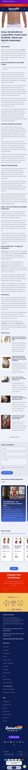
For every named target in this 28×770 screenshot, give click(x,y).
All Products (6, 669)
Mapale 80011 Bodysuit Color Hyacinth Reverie (6, 546)
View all (3, 481)
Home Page (6, 646)
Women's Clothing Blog (8, 689)
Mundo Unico (4, 251)
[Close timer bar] (27, 0)
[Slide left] (10, 524)
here (19, 327)
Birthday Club (6, 711)
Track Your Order (7, 704)
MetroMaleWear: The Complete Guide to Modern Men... (13, 503)
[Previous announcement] (2, 5)
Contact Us (5, 717)
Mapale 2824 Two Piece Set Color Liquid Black (18, 546)
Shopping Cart (6, 701)
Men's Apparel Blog (7, 685)
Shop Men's (6, 650)
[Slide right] (17, 524)
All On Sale (5, 666)
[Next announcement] (25, 5)
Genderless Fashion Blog (9, 692)
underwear (22, 49)
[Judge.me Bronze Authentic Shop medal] (14, 603)
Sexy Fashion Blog (7, 682)
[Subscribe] (23, 589)
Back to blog (15, 437)
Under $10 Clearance (8, 663)
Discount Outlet (7, 659)
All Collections (6, 672)
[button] (2, 9)
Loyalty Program (7, 679)
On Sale (5, 656)
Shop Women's (6, 653)
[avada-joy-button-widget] (24, 766)
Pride (4, 676)
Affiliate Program (7, 714)
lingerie (16, 619)
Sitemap (5, 721)
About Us (5, 708)
